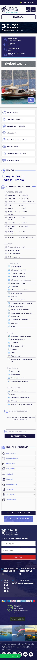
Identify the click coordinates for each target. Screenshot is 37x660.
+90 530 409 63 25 (8, 572)
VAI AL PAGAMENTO (17, 619)
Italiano (25, 2)
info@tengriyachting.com (23, 583)
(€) (33, 2)
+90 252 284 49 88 (25, 572)
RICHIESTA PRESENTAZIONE (17, 513)
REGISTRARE (18, 557)
